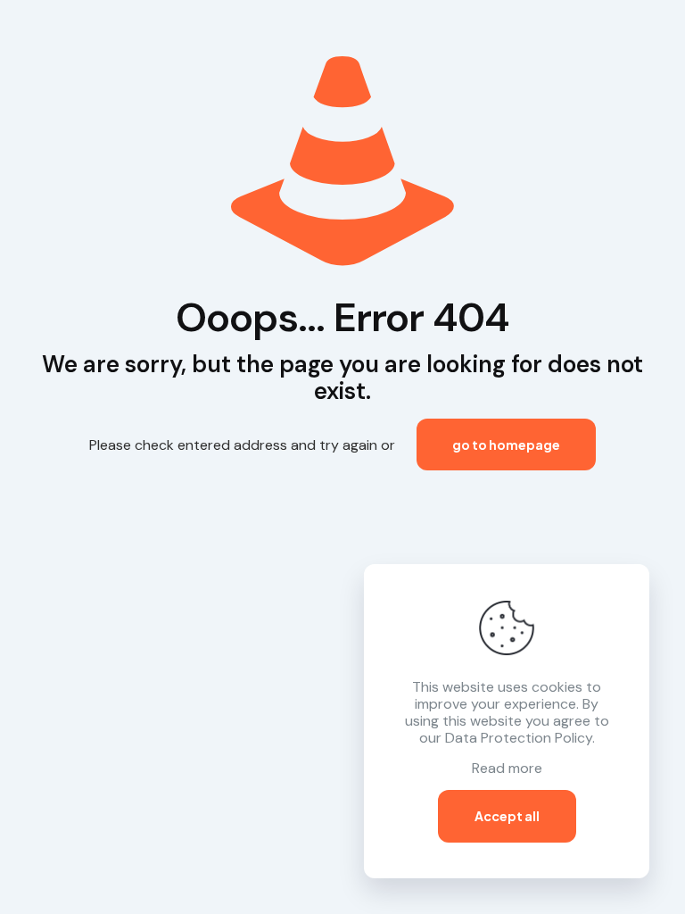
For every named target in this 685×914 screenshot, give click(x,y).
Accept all (507, 816)
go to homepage (506, 444)
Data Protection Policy (518, 737)
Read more (507, 768)
